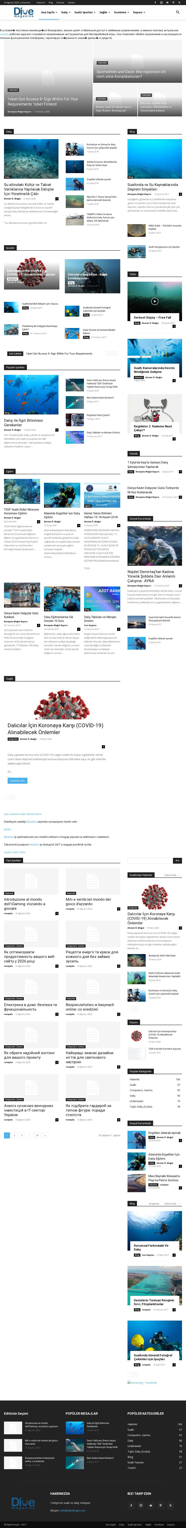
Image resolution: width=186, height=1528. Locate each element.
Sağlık (103, 12)
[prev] (109, 353)
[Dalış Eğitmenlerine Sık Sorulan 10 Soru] (62, 598)
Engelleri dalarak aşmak (99, 179)
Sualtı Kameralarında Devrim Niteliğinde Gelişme (154, 370)
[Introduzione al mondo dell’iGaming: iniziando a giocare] (31, 881)
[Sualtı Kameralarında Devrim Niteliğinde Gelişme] (155, 357)
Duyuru (137, 12)
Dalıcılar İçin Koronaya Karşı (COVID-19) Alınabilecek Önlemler (31, 272)
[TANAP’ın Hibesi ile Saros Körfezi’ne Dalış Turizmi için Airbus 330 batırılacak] (75, 219)
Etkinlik (132, 564)
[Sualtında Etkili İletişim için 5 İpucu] (11, 307)
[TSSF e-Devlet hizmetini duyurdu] (137, 1053)
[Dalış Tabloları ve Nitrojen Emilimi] (75, 437)
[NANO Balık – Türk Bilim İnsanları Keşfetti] (137, 230)
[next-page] (12, 797)
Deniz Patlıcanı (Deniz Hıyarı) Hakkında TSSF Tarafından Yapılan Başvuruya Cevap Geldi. (102, 383)
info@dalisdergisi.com (73, 1510)
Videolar (60, 2)
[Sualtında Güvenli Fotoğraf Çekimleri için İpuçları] (72, 311)
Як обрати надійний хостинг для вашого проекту (29, 1055)
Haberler (41, 2)
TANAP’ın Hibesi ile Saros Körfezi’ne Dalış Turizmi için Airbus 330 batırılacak (100, 217)
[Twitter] (179, 2)
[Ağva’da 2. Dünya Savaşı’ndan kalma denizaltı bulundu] (75, 201)
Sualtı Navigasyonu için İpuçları (164, 247)
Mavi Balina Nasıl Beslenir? (100, 397)
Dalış (64, 12)
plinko (7, 829)
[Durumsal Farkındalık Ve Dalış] (155, 1231)
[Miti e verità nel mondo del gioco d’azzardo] (93, 881)
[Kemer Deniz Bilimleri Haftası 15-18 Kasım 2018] (102, 495)
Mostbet (32, 821)
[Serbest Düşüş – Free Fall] (155, 301)
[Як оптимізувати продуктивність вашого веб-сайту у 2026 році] (31, 934)
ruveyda (8, 913)
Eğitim (8, 502)
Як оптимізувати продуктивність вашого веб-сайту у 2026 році (29, 956)
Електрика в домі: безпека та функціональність (30, 1007)
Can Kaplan (90, 625)
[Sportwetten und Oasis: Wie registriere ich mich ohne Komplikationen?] (137, 61)
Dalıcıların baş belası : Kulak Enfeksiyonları (87, 276)
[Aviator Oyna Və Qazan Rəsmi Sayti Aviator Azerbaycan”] (115, 99)
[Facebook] (155, 2)
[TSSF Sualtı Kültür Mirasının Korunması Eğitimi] (22, 491)
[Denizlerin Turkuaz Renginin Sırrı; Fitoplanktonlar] (155, 1286)
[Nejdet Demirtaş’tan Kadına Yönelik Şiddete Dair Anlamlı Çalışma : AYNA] (155, 546)
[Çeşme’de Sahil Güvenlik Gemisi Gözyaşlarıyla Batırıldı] (137, 622)
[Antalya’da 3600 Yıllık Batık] (137, 960)
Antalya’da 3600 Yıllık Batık (162, 955)
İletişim (71, 2)
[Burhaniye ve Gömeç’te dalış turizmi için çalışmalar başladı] (75, 149)
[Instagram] (161, 2)
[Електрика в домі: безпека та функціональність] (31, 986)
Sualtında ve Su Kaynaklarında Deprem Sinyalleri (153, 187)
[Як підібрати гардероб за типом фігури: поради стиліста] (93, 1087)
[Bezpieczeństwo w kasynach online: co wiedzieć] (93, 986)
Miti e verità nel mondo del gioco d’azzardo (88, 901)
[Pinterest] (173, 2)
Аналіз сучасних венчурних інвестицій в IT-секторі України (28, 1110)
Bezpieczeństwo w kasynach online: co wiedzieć (90, 1007)
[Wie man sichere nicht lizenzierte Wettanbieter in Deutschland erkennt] (160, 99)
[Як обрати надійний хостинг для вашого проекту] (31, 1034)
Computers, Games (14, 946)
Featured (13, 90)
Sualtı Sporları (83, 12)
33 (37, 1135)
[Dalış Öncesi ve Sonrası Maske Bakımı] (72, 333)
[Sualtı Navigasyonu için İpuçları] (137, 251)
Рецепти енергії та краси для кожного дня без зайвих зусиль (92, 956)
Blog (51, 2)
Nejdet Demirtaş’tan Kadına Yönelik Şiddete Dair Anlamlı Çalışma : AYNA (151, 576)
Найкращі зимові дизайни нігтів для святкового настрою (90, 1057)
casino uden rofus (14, 852)
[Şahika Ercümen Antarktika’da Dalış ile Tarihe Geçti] (75, 166)
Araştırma (12, 279)
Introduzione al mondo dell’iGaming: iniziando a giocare (24, 904)
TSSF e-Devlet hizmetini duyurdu (165, 1049)
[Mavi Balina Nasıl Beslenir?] (75, 402)
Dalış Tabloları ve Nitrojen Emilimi (103, 432)
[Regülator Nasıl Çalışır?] (75, 420)
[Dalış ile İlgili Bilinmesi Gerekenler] (31, 394)
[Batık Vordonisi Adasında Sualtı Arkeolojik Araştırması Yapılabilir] (137, 978)
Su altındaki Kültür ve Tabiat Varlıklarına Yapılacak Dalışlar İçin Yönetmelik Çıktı (29, 189)
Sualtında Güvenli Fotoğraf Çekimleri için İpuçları (153, 1357)
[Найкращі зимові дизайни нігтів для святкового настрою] (93, 1034)
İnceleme (120, 12)
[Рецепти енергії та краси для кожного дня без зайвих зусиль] (93, 934)
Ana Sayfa (47, 12)
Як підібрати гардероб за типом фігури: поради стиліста (88, 1110)
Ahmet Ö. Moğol (12, 198)
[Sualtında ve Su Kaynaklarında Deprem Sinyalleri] (155, 159)
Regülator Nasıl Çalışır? (98, 415)
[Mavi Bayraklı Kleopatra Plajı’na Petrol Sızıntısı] (137, 1183)
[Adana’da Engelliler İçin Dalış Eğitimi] (62, 495)
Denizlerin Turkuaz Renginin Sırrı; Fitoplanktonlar (154, 1302)
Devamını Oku (17, 780)
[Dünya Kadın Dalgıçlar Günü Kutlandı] (22, 595)
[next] (114, 353)
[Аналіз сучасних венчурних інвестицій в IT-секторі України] (31, 1087)
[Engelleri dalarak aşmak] (75, 184)
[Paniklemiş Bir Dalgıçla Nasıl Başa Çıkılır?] (11, 329)
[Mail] (167, 2)
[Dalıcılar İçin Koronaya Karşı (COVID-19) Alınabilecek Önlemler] (62, 718)
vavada (4, 34)
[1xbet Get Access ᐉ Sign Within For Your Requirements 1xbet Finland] (48, 78)
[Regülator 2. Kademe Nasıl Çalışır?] (155, 414)
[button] (177, 12)
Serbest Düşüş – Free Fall (152, 317)
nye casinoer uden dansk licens (22, 813)
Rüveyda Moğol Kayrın (19, 111)
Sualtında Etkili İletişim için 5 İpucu (40, 303)
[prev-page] (6, 797)
